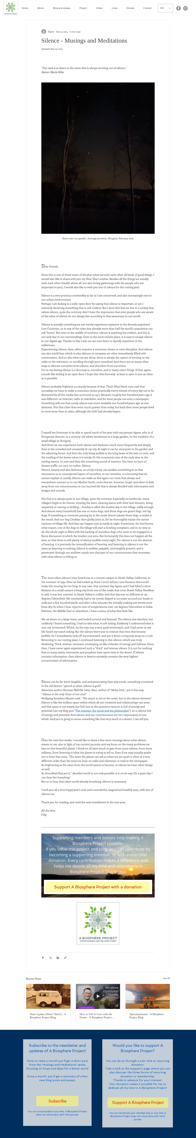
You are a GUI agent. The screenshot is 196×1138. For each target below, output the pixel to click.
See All (166, 978)
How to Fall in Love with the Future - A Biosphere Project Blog (96, 1016)
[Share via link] (65, 957)
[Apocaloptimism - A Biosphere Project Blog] (148, 996)
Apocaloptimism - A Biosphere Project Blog (146, 1016)
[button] (41, 8)
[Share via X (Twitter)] (50, 957)
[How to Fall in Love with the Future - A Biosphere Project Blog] (98, 996)
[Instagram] (185, 8)
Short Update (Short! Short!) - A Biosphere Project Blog (48, 1016)
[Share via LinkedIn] (57, 957)
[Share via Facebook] (42, 957)
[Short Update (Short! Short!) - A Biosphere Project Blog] (48, 996)
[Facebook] (178, 8)
